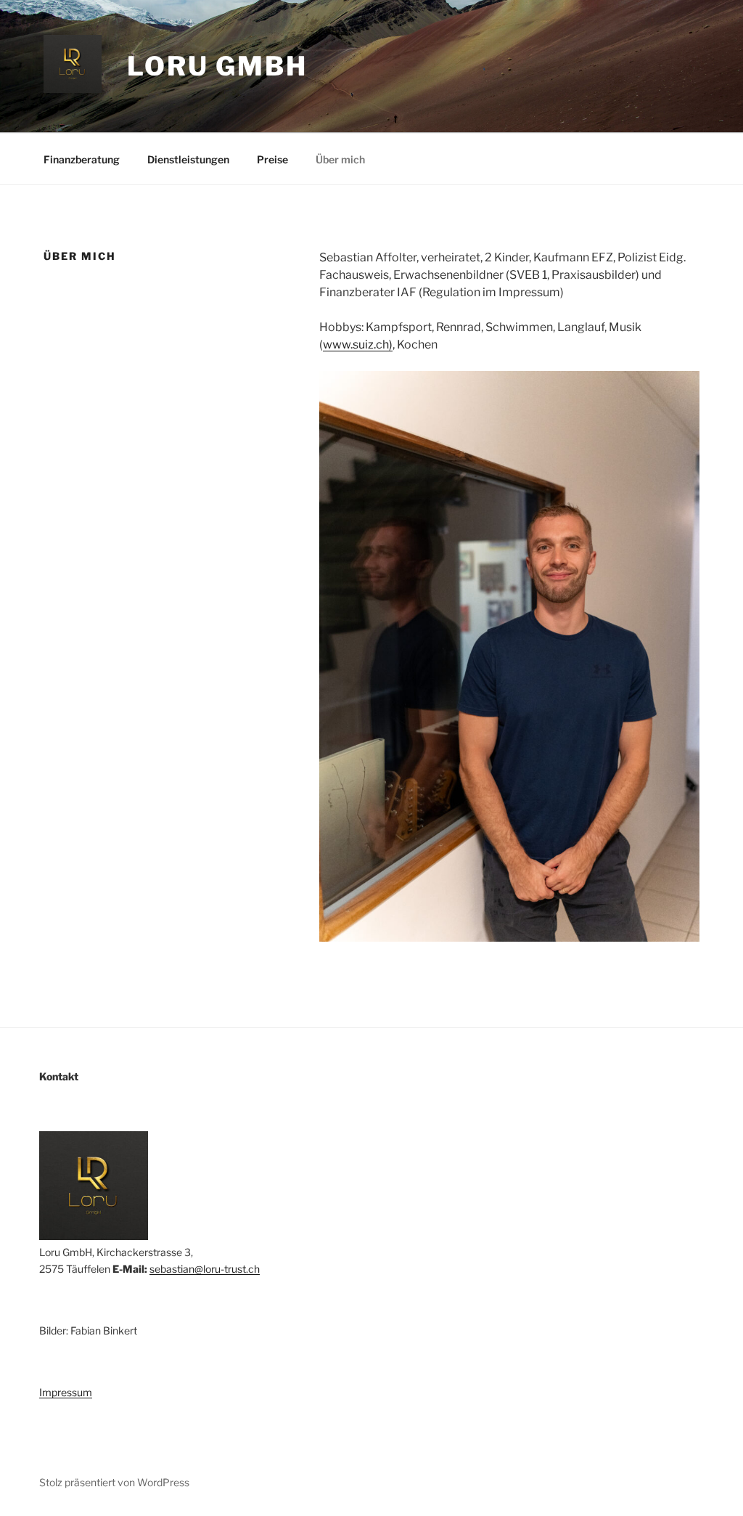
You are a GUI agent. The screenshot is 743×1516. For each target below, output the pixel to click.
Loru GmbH (217, 66)
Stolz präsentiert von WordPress (114, 1482)
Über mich (340, 159)
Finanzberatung (82, 159)
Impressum (65, 1392)
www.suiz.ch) (358, 344)
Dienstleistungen (188, 159)
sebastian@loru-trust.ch (204, 1269)
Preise (272, 159)
